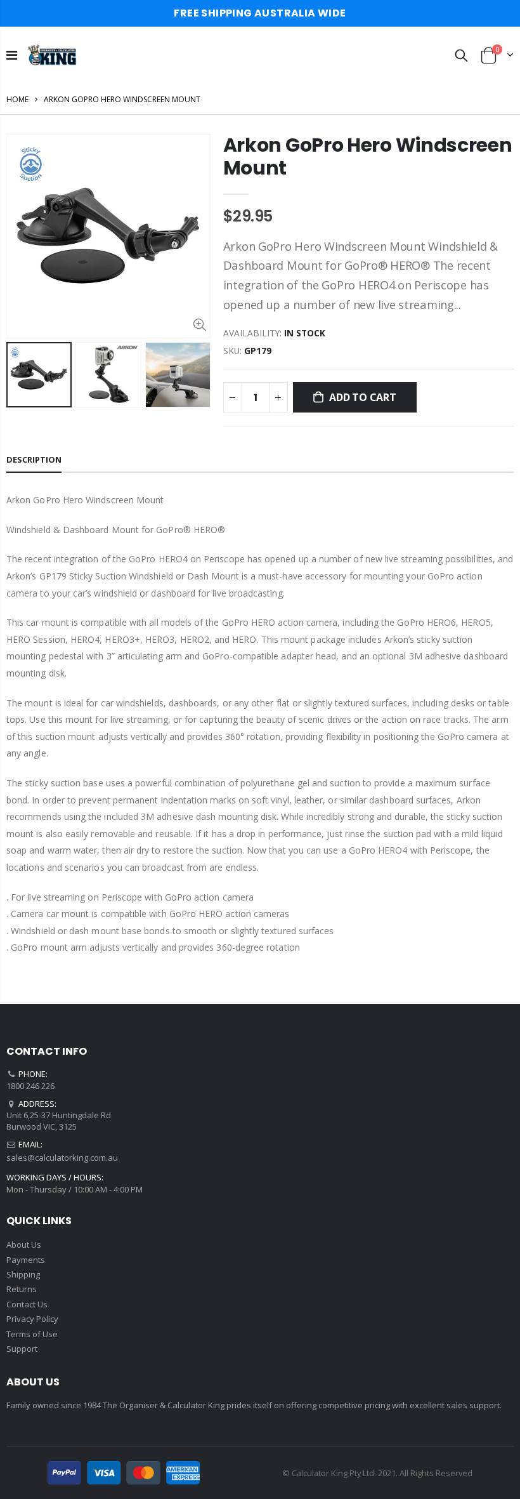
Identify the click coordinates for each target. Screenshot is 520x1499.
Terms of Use (32, 1334)
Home (17, 99)
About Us (23, 1244)
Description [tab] (34, 459)
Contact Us (27, 1304)
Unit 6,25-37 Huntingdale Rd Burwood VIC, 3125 (58, 1120)
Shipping (23, 1274)
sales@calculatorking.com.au (62, 1157)
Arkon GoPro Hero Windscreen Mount (367, 156)
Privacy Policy (32, 1318)
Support (21, 1348)
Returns (21, 1289)
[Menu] (11, 54)
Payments (25, 1259)
